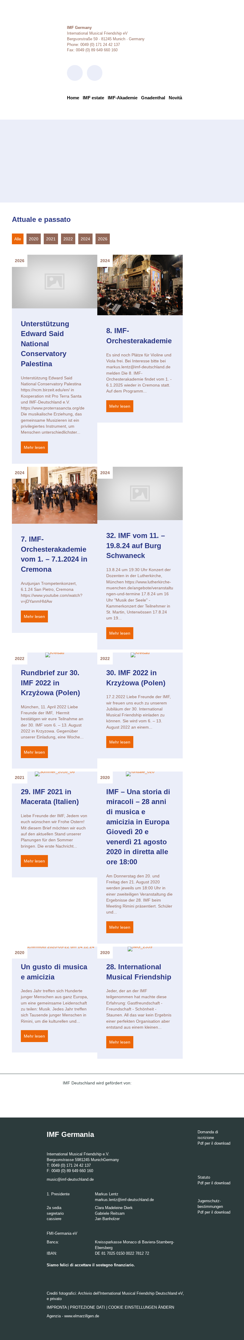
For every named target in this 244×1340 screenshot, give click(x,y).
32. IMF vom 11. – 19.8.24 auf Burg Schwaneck (135, 545)
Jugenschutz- (209, 1201)
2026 (102, 239)
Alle (17, 239)
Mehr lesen (36, 447)
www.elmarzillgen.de (81, 1316)
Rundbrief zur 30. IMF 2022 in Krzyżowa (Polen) (50, 683)
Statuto (204, 1177)
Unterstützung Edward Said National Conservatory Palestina (45, 344)
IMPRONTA (57, 1307)
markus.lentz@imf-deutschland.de (124, 1199)
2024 (85, 239)
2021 (51, 239)
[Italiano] (74, 107)
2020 (33, 239)
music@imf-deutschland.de (70, 1179)
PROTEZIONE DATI (87, 1307)
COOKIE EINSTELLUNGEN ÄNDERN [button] (141, 1307)
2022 (68, 239)
